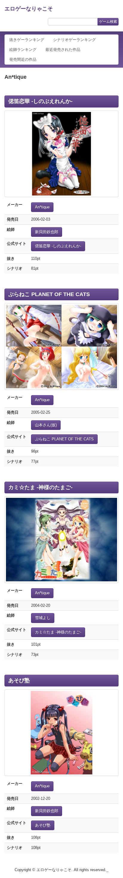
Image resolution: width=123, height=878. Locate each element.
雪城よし (42, 617)
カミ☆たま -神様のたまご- (40, 487)
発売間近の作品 (22, 59)
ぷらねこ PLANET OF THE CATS (49, 294)
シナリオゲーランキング (74, 39)
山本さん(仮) (46, 425)
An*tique (42, 207)
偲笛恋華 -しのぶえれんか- (40, 101)
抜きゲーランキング (26, 39)
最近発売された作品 (62, 49)
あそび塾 (19, 680)
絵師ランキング (22, 49)
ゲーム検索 (108, 21)
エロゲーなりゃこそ (28, 9)
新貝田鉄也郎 (46, 232)
